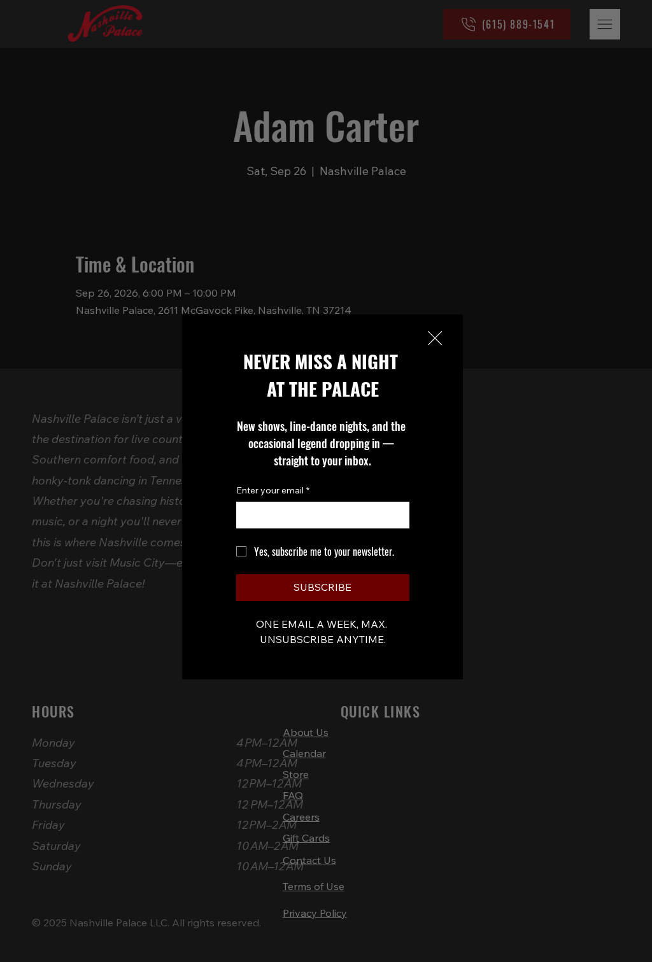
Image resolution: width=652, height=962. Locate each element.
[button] (435, 338)
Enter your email (272, 490)
